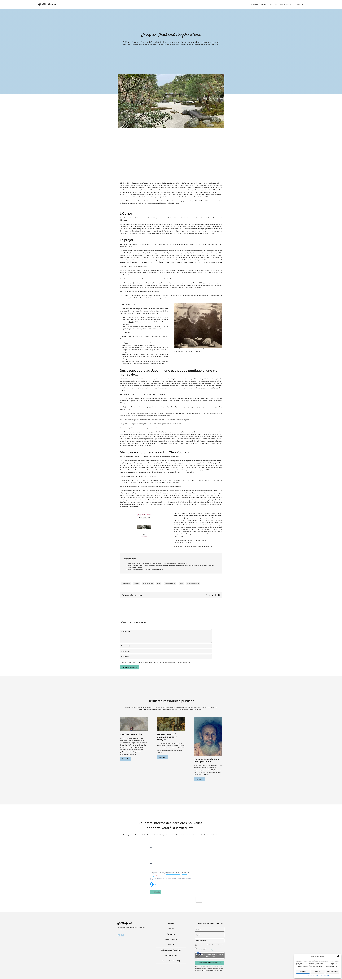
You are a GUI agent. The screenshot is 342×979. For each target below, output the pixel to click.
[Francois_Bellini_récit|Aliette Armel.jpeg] (171, 718)
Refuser (317, 971)
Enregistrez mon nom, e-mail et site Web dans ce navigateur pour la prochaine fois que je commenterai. (156, 662)
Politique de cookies (310, 975)
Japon (159, 583)
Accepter (303, 971)
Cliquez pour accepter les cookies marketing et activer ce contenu (209, 955)
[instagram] (122, 935)
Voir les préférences (332, 971)
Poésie (181, 583)
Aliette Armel (47, 4)
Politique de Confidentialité (322, 975)
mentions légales (210, 950)
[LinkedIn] (212, 595)
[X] (209, 595)
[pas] (134, 718)
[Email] (218, 595)
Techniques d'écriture (193, 583)
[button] (338, 956)
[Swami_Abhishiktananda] (208, 718)
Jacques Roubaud (148, 583)
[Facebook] (206, 595)
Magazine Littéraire (170, 583)
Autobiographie (126, 583)
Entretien (136, 583)
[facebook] (119, 935)
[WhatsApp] (215, 595)
